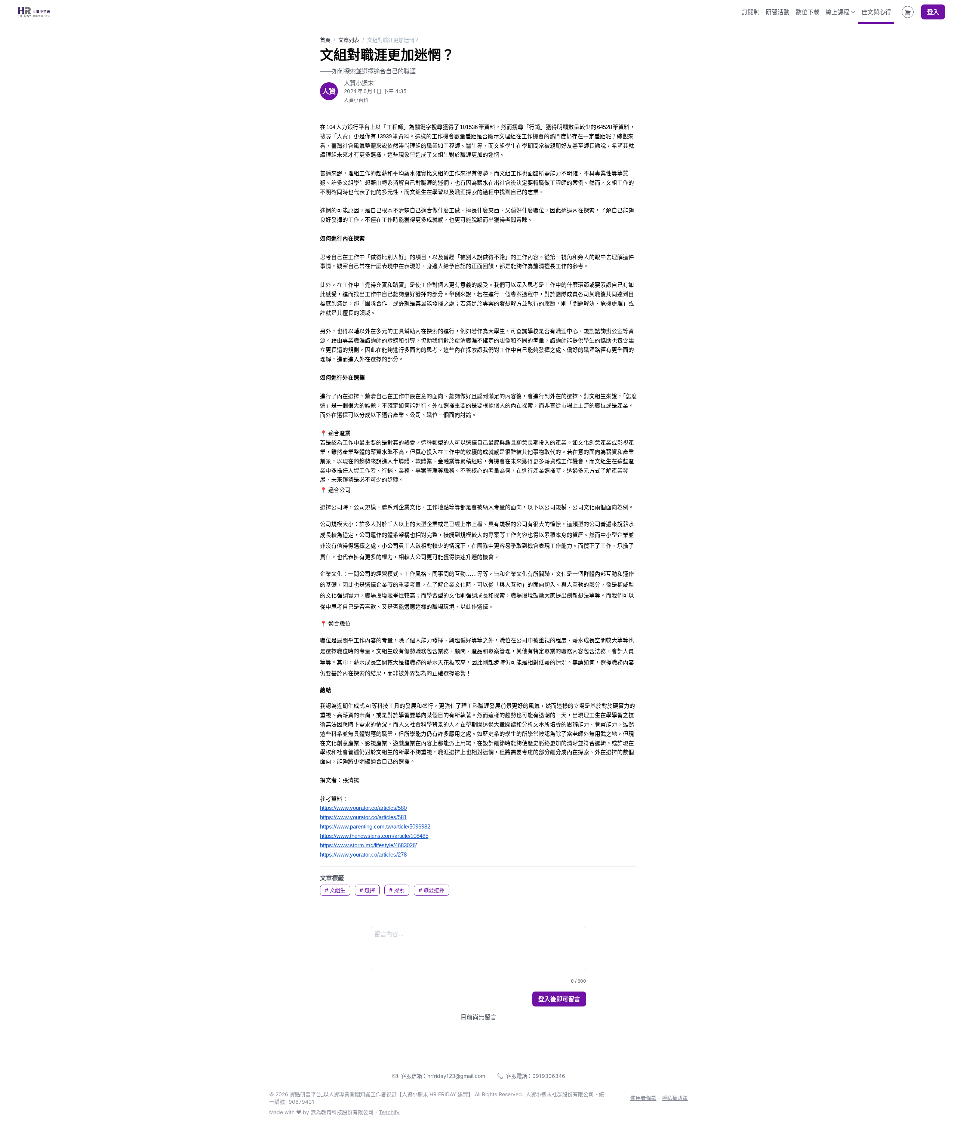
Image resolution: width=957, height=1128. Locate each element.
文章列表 (348, 40)
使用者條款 (643, 1098)
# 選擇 (367, 890)
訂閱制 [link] (751, 12)
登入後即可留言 (559, 999)
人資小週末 (359, 83)
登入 (933, 12)
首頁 (325, 40)
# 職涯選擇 (431, 890)
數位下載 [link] (807, 12)
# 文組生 (335, 890)
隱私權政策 (675, 1098)
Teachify (389, 1112)
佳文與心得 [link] (876, 12)
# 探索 (396, 890)
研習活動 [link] (778, 12)
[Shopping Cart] (908, 12)
